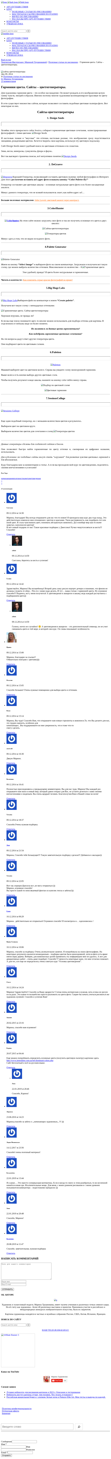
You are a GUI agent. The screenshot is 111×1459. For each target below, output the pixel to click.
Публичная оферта (10, 1411)
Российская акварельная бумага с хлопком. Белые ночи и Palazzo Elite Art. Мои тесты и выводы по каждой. (56, 1397)
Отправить (6, 1455)
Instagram (6, 1413)
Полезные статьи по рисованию (63, 62)
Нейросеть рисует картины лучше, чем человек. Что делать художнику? (39, 1395)
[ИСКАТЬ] (79, 1427)
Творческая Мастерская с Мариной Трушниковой (24, 62)
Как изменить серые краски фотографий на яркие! (48, 280)
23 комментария (8, 81)
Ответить (10, 534)
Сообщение (6, 1441)
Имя (4, 1444)
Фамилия (30, 1449)
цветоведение (34, 478)
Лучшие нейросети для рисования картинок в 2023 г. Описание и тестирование (43, 1392)
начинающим (7, 478)
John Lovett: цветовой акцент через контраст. (57, 200)
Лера (8, 845)
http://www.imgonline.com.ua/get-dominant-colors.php (29, 1060)
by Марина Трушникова (12, 79)
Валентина (10, 1239)
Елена (8, 911)
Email (4, 1452)
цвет (26, 478)
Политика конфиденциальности (17, 1408)
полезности (18, 478)
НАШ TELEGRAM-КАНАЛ (55, 1330)
